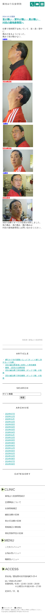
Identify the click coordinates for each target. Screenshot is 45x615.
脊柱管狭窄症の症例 (14, 533)
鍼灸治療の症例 (12, 515)
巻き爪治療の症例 (13, 521)
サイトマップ (8, 608)
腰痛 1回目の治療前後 (15, 368)
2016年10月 (10, 437)
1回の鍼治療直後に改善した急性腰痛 (20, 365)
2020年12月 (10, 416)
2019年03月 (10, 430)
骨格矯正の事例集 (13, 527)
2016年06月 (10, 445)
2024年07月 (10, 414)
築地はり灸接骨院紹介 (15, 496)
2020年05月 (10, 424)
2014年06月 (10, 464)
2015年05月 (10, 451)
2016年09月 (10, 440)
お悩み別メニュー (13, 553)
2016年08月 (10, 443)
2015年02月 (10, 453)
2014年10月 (10, 456)
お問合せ (19, 608)
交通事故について (13, 502)
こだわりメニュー (13, 547)
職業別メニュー (12, 559)
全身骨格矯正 (11, 508)
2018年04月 (10, 432)
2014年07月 (10, 461)
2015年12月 (10, 448)
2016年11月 (10, 435)
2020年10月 (10, 422)
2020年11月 (10, 419)
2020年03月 (10, 427)
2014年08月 (10, 459)
